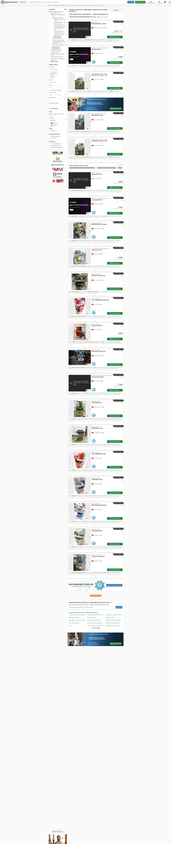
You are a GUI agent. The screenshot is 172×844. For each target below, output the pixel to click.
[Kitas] (89, 30)
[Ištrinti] (90, 14)
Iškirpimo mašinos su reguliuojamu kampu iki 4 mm (60, 19)
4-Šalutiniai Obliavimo (74, 617)
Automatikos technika (57, 57)
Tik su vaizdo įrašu (55, 145)
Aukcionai (54, 138)
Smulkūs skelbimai (56, 136)
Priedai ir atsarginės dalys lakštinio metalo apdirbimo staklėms (60, 24)
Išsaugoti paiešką (96, 595)
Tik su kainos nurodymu (56, 90)
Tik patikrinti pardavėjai (57, 147)
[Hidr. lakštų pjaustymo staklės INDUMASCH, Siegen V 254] (80, 81)
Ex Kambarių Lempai (74, 623)
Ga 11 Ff (71, 625)
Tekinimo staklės (57, 38)
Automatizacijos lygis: (54, 103)
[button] (169, 2)
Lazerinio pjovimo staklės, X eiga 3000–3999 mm (60, 28)
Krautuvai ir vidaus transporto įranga (57, 59)
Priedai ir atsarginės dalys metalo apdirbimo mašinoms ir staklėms (58, 42)
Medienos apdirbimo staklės (57, 54)
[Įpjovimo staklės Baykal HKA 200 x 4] (80, 332)
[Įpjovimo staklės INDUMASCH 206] (80, 408)
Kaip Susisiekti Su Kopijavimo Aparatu (96, 623)
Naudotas (54, 130)
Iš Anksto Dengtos (91, 617)
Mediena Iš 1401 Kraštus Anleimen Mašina (116, 620)
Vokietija (55, 123)
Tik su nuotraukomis (56, 143)
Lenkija (54, 125)
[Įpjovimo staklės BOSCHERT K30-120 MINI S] (80, 511)
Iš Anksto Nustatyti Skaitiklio (94, 620)
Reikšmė (116, 10)
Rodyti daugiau (96, 628)
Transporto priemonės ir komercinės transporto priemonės (56, 51)
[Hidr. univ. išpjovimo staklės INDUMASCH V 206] (80, 121)
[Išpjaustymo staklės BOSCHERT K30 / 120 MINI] (80, 230)
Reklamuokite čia (58, 831)
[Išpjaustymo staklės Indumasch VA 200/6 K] (80, 562)
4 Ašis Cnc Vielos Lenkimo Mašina (77, 614)
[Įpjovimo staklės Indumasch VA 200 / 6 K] (80, 357)
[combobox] (57, 120)
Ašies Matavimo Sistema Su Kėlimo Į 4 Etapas (80, 620)
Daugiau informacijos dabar (114, 585)
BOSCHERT (54, 73)
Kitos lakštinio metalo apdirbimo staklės (59, 32)
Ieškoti (131, 2)
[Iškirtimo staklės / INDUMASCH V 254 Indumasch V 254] (80, 256)
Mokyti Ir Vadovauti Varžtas (112, 623)
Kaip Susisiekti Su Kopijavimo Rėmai (96, 625)
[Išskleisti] (95, 44)
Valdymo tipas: (52, 97)
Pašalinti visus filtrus (103, 17)
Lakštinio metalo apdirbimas (58, 15)
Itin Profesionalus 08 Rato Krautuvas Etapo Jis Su (99, 614)
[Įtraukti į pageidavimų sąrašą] (122, 24)
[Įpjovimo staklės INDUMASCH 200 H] (80, 485)
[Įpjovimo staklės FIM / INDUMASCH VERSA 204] (80, 306)
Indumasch (54, 72)
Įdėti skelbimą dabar (115, 108)
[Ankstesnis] (69, 30)
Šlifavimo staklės (57, 46)
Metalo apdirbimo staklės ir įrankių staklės (57, 12)
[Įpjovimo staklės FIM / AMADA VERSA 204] (80, 460)
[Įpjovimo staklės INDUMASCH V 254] (80, 434)
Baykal (53, 77)
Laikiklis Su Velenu (110, 617)
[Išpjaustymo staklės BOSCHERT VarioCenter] (80, 282)
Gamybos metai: (52, 92)
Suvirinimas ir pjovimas (59, 44)
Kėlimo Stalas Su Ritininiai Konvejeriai (115, 614)
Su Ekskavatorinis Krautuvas (113, 625)
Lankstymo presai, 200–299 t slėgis (59, 35)
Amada (53, 75)
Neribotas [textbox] (53, 120)
